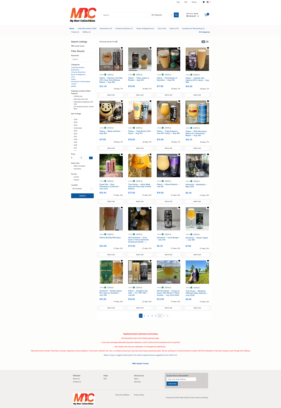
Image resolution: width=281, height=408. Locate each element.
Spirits (174, 28)
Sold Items (77, 169)
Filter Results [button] (78, 51)
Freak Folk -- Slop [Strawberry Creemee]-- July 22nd (109, 186)
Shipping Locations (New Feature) (81, 92)
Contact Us (77, 382)
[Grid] (203, 41)
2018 (75, 145)
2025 (75, 122)
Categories (75, 65)
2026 (75, 119)
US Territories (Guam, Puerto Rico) (84, 108)
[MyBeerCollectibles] (83, 15)
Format (74, 174)
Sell (185, 2)
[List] (207, 41)
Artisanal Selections (124, 28)
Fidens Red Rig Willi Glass (110, 237)
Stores (194, 2)
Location (74, 185)
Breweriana (106, 28)
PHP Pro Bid (179, 398)
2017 (75, 148)
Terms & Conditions (122, 395)
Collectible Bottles (87, 28)
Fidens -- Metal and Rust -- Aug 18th (110, 132)
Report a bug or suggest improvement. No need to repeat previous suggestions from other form (140, 355)
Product (76, 180)
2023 (75, 131)
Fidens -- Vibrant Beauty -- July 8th (168, 185)
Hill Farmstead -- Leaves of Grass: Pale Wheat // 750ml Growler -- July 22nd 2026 (168, 293)
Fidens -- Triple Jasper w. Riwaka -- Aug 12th (138, 79)
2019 (75, 142)
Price (73, 154)
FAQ (105, 379)
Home (71, 28)
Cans (162, 28)
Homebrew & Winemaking (193, 28)
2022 (75, 134)
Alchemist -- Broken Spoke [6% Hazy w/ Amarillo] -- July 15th (110, 293)
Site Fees (137, 382)
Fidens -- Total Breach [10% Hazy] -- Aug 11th (139, 132)
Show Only (75, 163)
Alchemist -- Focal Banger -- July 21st (168, 238)
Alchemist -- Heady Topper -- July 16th (197, 239)
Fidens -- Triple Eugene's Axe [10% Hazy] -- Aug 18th (168, 132)
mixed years (78, 128)
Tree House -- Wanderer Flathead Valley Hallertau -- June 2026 (197, 293)
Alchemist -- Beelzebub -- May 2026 (196, 185)
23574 (109, 75)
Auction (76, 177)
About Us (76, 379)
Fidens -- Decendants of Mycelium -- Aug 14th (167, 79)
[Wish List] (204, 2)
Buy (178, 2)
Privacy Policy (139, 395)
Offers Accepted (79, 166)
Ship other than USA (81, 99)
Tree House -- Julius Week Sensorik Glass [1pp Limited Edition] (139, 186)
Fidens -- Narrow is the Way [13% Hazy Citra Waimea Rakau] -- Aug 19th (111, 80)
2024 (75, 125)
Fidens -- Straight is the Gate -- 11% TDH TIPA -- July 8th (138, 293)
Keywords (75, 55)
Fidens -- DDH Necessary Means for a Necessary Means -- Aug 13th (196, 133)
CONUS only (78, 96)
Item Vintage (76, 114)
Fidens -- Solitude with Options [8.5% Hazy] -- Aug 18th (197, 80)
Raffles (87, 32)
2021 (75, 136)
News (136, 379)
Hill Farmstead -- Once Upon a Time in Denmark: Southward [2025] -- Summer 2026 (138, 240)
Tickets (75, 32)
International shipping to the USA (83, 103)
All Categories (204, 32)
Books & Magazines (145, 28)
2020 (75, 139)
